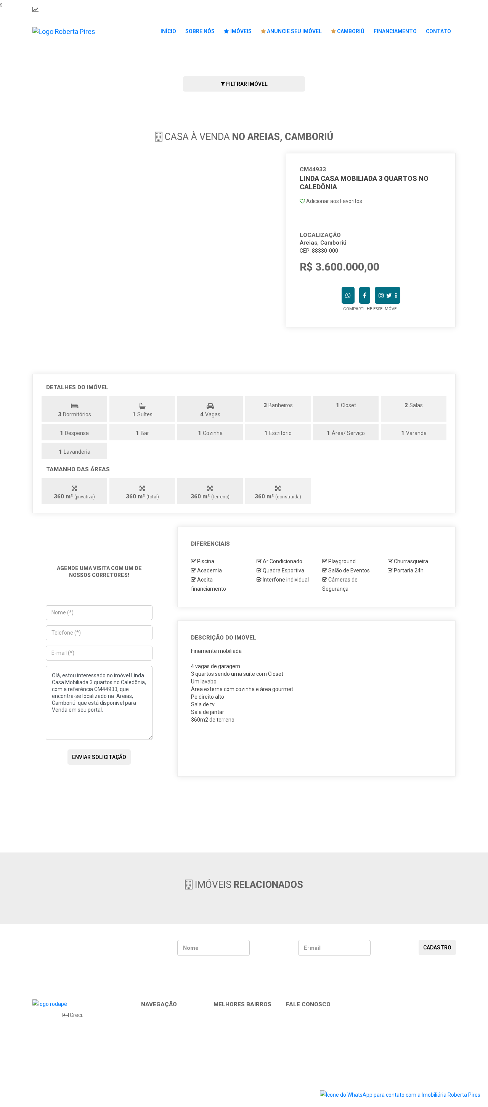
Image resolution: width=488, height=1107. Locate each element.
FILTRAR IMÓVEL (246, 84)
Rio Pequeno (232, 1042)
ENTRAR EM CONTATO (373, 344)
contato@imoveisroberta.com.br (259, 9)
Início (168, 31)
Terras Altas (231, 1084)
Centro (225, 1033)
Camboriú (350, 31)
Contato (438, 31)
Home (151, 1017)
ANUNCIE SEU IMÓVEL (294, 31)
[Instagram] (439, 9)
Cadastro (437, 947)
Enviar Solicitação (99, 757)
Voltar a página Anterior (246, 813)
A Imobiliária (159, 1025)
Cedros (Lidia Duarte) (242, 1025)
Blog (150, 1042)
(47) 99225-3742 (148, 9)
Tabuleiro (228, 1075)
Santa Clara (231, 1050)
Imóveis (240, 31)
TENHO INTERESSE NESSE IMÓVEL (319, 740)
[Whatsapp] (430, 9)
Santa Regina (233, 1058)
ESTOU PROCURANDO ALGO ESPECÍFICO (319, 763)
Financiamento (395, 31)
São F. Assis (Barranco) (244, 1067)
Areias (224, 1017)
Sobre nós (200, 31)
